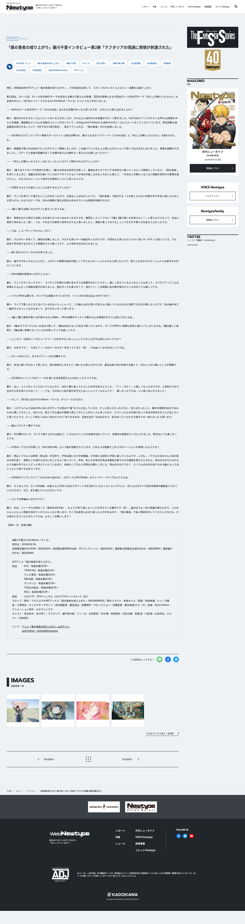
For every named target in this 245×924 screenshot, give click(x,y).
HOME (9, 791)
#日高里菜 (136, 63)
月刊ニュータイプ (177, 6)
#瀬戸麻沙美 (119, 63)
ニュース (163, 6)
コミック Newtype (222, 6)
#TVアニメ (79, 70)
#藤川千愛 (71, 63)
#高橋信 (167, 63)
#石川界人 (101, 63)
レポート (145, 6)
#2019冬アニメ (23, 63)
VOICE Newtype (194, 6)
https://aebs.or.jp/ (129, 876)
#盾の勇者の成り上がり (48, 63)
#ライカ (86, 63)
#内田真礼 (37, 70)
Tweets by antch (192, 245)
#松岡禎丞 (152, 63)
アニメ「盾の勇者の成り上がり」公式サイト (46, 626)
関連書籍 (208, 6)
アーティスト (30, 791)
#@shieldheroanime (58, 70)
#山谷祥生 (21, 70)
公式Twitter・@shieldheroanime (40, 630)
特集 (154, 6)
